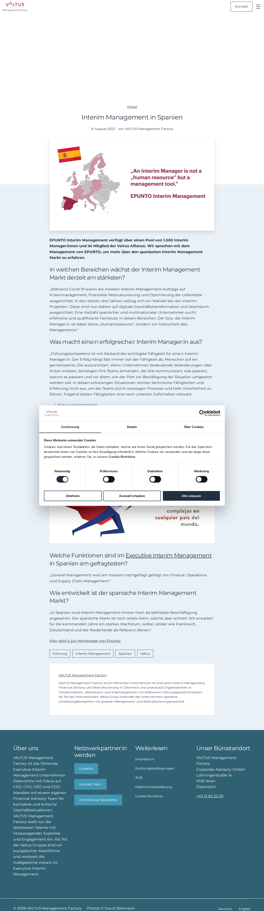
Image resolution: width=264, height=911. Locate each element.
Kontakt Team (90, 784)
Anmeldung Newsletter (98, 800)
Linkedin (86, 769)
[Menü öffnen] (258, 6)
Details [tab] (132, 426)
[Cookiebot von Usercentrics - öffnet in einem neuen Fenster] (202, 413)
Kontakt (241, 6)
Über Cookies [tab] (194, 426)
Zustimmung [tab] (70, 426)
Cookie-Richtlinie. (122, 456)
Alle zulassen (191, 495)
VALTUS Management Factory (83, 675)
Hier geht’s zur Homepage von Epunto (85, 641)
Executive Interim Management (169, 555)
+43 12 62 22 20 (209, 796)
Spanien (125, 654)
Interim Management (92, 654)
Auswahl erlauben (132, 495)
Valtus (145, 654)
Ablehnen (73, 495)
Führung (60, 654)
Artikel (132, 107)
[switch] (109, 479)
